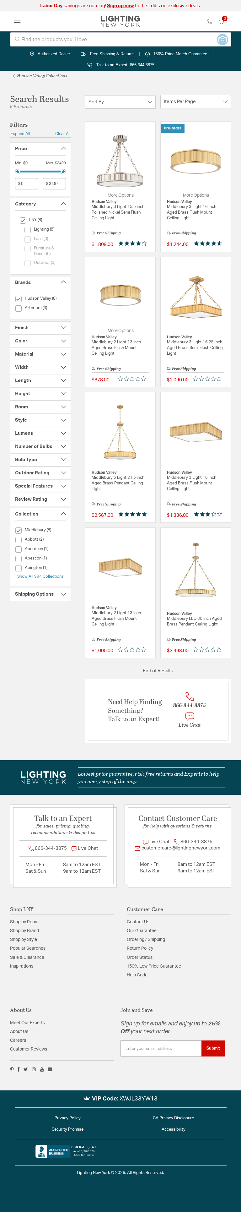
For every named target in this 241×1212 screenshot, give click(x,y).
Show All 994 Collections (40, 576)
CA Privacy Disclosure (173, 1118)
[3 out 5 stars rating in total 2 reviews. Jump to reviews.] (209, 514)
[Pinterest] (12, 1069)
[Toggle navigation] (17, 21)
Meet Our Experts (27, 1023)
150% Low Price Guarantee (154, 966)
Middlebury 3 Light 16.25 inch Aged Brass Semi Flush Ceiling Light (195, 348)
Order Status (140, 957)
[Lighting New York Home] (120, 21)
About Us (19, 1031)
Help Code (137, 975)
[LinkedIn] (50, 1069)
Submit (213, 1048)
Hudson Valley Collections (41, 75)
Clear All (63, 134)
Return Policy (140, 948)
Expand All (20, 134)
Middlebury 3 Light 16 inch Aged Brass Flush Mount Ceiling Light (191, 212)
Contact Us (138, 922)
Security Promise (67, 1129)
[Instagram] (34, 1069)
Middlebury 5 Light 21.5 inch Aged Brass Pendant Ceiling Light (118, 483)
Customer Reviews (28, 1049)
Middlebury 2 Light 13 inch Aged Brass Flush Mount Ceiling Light (116, 348)
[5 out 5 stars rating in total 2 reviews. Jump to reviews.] (134, 514)
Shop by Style (23, 939)
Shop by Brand (24, 931)
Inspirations (21, 966)
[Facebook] (18, 1069)
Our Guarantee (142, 931)
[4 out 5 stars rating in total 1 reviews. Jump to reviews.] (134, 243)
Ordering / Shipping (146, 939)
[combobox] (120, 39)
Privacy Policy (68, 1118)
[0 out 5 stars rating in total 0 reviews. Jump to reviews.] (133, 378)
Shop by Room (24, 922)
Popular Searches (28, 948)
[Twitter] (25, 1069)
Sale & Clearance (27, 957)
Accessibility (173, 1129)
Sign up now (120, 5)
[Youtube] (42, 1069)
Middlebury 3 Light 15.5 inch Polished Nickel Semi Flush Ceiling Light (118, 212)
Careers (18, 1040)
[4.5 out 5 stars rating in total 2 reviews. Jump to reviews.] (209, 243)
